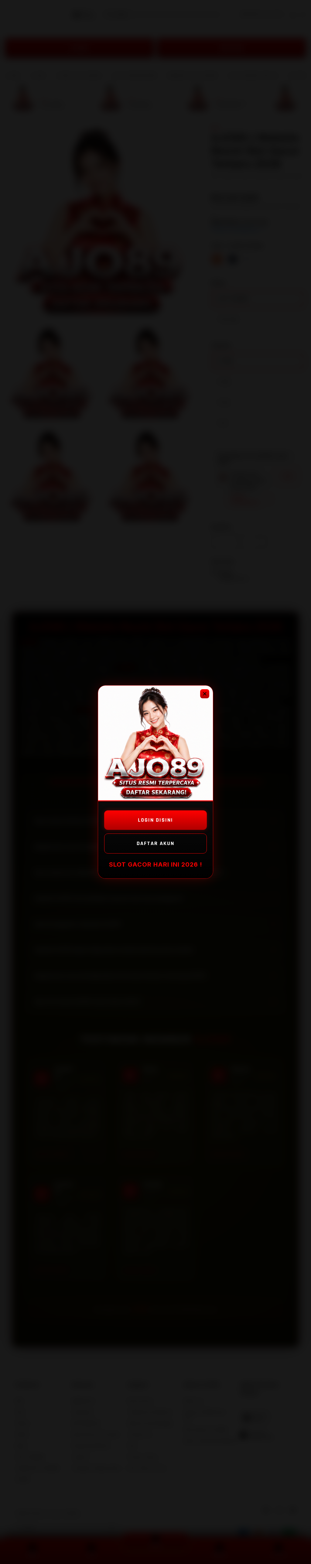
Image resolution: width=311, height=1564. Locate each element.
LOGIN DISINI (155, 819)
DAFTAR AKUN (155, 843)
